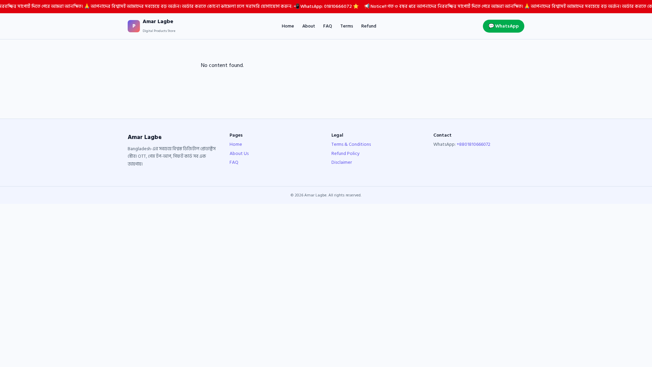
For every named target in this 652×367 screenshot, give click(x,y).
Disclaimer (341, 162)
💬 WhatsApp (503, 26)
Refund (368, 26)
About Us (239, 153)
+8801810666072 (473, 144)
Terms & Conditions (351, 144)
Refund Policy (345, 153)
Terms (346, 26)
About (308, 26)
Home (288, 26)
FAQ (327, 26)
